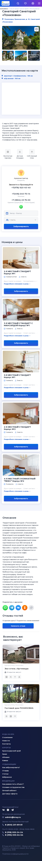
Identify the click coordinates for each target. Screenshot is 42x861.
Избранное (7, 777)
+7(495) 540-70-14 (21, 194)
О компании (7, 737)
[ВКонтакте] (18, 607)
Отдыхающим (9, 764)
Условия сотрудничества (13, 787)
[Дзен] (8, 810)
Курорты (6, 747)
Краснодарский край (11, 751)
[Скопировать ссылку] (31, 607)
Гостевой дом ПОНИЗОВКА (19, 708)
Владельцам (8, 781)
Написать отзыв (18, 626)
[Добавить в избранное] (36, 29)
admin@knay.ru (13, 817)
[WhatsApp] (5, 607)
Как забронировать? (11, 767)
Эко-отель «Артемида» (17, 669)
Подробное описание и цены (16, 284)
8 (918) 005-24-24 (14, 832)
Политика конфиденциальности (15, 854)
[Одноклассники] (24, 607)
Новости (6, 741)
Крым (4, 754)
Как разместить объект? (13, 784)
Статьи (5, 774)
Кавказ (5, 760)
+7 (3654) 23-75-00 (21, 200)
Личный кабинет (9, 791)
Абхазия (5, 757)
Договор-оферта (9, 794)
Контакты (6, 744)
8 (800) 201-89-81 (14, 825)
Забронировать (21, 226)
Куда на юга (8, 734)
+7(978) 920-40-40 (21, 187)
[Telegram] (11, 607)
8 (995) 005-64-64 (14, 835)
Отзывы (5, 771)
